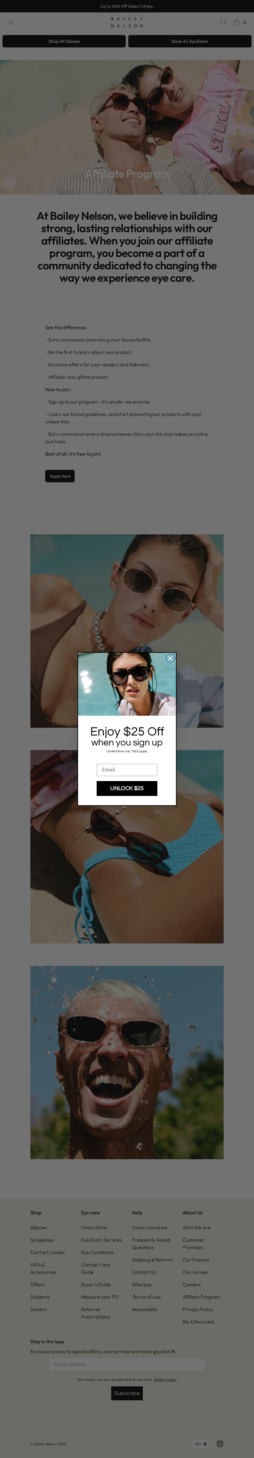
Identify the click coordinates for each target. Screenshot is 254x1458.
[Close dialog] (170, 658)
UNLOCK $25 (127, 788)
